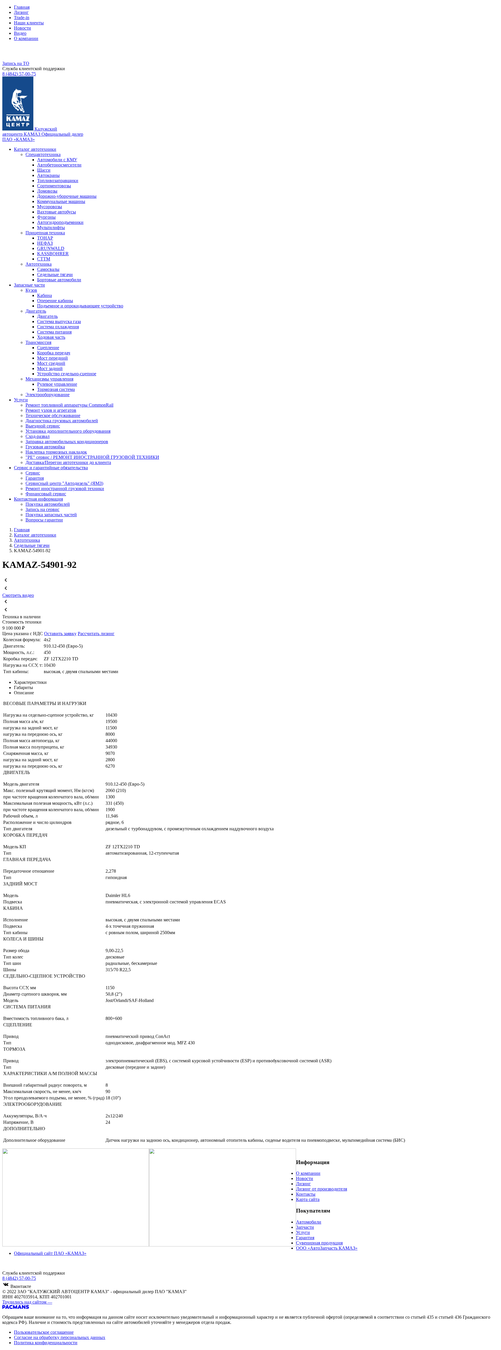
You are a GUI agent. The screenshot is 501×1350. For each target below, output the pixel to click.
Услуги (303, 1232)
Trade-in (21, 17)
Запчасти (305, 1227)
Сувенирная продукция (319, 1242)
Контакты (305, 1194)
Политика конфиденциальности (45, 1342)
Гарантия (305, 1237)
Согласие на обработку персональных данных (59, 1337)
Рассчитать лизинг (96, 633)
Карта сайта (308, 1199)
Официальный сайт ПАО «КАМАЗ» (50, 1253)
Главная (22, 7)
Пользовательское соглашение (44, 1332)
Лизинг (21, 12)
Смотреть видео (18, 595)
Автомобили (308, 1221)
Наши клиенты (29, 22)
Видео (20, 33)
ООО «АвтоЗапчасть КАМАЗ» (326, 1248)
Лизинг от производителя (321, 1188)
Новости (22, 28)
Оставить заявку (60, 633)
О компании (26, 38)
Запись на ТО (15, 63)
